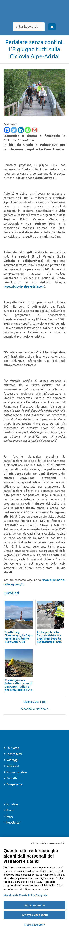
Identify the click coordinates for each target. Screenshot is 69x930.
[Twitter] (14, 130)
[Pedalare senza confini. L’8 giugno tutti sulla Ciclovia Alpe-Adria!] (34, 92)
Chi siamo (12, 747)
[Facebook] (7, 130)
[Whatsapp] (28, 130)
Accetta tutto (34, 905)
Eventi (10, 810)
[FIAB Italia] (34, 11)
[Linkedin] (21, 130)
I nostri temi (14, 754)
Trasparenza (14, 784)
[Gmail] (34, 130)
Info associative (16, 772)
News (9, 816)
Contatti (11, 778)
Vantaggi (12, 760)
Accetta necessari (34, 915)
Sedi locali (12, 766)
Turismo (43, 709)
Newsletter (13, 822)
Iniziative (12, 804)
